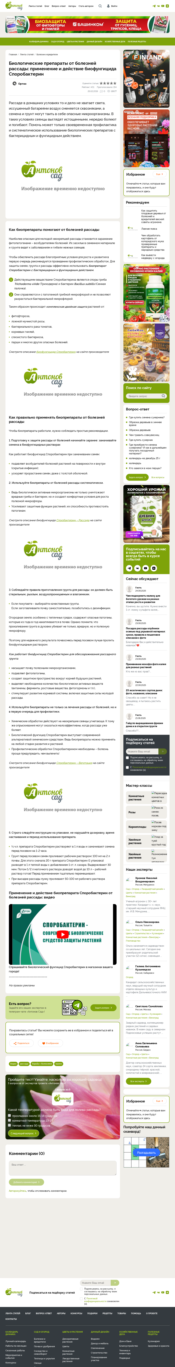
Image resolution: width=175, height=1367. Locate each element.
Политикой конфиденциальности (149, 767)
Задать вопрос (102, 1007)
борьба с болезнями (42, 1063)
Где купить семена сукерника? (147, 417)
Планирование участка (99, 1359)
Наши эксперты (139, 869)
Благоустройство (128, 1345)
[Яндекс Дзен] (167, 6)
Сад (128, 889)
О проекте (151, 1313)
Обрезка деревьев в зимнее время (145, 423)
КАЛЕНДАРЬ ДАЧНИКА (39, 41)
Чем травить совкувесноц (144, 434)
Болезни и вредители (40, 1340)
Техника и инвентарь (125, 1352)
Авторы (72, 5)
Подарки (92, 1313)
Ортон (22, 83)
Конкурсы (76, 1313)
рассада (24, 1063)
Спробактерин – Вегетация (74, 763)
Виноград (130, 896)
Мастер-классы (139, 785)
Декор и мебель (100, 1343)
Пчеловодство (133, 940)
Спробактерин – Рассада (72, 520)
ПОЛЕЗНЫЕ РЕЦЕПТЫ (137, 41)
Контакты (11, 1318)
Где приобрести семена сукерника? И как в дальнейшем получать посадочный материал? (147, 449)
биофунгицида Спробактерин (56, 351)
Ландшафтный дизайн (152, 889)
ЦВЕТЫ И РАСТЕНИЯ (75, 41)
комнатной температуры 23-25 (32, 1120)
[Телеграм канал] (154, 6)
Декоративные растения (70, 1340)
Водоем (95, 1338)
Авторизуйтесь (17, 1190)
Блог (47, 5)
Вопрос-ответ (59, 5)
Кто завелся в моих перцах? (145, 468)
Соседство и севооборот (41, 1352)
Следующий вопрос (22, 1133)
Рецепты (107, 1313)
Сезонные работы (15, 1350)
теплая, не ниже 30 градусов (31, 1125)
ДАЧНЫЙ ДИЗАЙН (94, 41)
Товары (121, 1313)
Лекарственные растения (70, 1360)
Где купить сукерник (141, 439)
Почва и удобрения (44, 1346)
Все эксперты (137, 1081)
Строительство (142, 933)
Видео (13, 1063)
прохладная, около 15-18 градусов (34, 1116)
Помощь (136, 1313)
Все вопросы (157, 477)
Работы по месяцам (15, 1345)
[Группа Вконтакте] (158, 6)
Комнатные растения (145, 892)
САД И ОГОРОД (57, 41)
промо (59, 1063)
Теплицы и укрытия (44, 1358)
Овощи (38, 1362)
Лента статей (35, 5)
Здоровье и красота (158, 1345)
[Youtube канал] (163, 6)
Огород (135, 889)
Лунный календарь (15, 1341)
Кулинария (157, 933)
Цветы (129, 892)
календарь (135, 463)
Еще (158, 174)
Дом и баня (125, 1341)
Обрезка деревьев (140, 430)
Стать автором (86, 5)
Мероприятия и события (13, 1356)
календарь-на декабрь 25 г (144, 458)
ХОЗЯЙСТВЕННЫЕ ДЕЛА (115, 41)
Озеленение (98, 1347)
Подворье (124, 1357)
